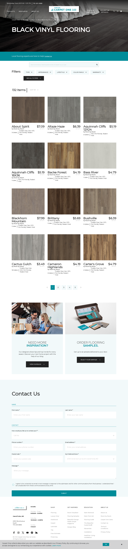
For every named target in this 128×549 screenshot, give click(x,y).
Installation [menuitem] (88, 532)
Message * (15, 465)
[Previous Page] (47, 287)
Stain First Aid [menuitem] (89, 516)
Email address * (70, 442)
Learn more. (56, 545)
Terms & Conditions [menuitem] (104, 527)
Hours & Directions (90, 11)
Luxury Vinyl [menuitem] (55, 516)
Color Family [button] (78, 72)
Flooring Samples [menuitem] (73, 516)
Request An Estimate (104, 11)
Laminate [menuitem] (54, 526)
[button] (114, 11)
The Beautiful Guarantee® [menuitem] (88, 524)
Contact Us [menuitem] (104, 523)
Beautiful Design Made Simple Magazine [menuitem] (73, 521)
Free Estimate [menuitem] (55, 533)
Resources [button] (23, 11)
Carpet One (16, 20)
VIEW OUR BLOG (35, 364)
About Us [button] (35, 11)
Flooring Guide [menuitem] (89, 519)
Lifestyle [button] (61, 72)
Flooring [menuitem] (53, 512)
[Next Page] (81, 287)
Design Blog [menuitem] (71, 527)
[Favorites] (117, 11)
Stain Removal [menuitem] (89, 512)
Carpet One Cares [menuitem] (107, 519)
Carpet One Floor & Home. (27, 537)
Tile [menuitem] (52, 530)
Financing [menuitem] (54, 537)
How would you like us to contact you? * (25, 430)
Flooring (25, 20)
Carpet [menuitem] (53, 523)
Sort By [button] (33, 90)
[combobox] (62, 64)
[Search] (97, 64)
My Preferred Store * (72, 454)
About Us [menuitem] (104, 512)
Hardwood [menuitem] (54, 519)
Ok (106, 544)
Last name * (69, 410)
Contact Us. (48, 56)
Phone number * (17, 442)
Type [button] (28, 72)
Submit (64, 493)
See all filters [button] (32, 78)
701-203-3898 (37, 3)
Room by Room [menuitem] (106, 516)
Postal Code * (16, 454)
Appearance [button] (43, 72)
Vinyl (33, 20)
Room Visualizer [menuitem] (72, 512)
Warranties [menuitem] (87, 528)
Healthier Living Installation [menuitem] (89, 536)
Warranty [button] (97, 72)
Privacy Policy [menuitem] (105, 532)
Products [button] (11, 11)
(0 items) (121, 11)
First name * (16, 410)
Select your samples (89, 360)
